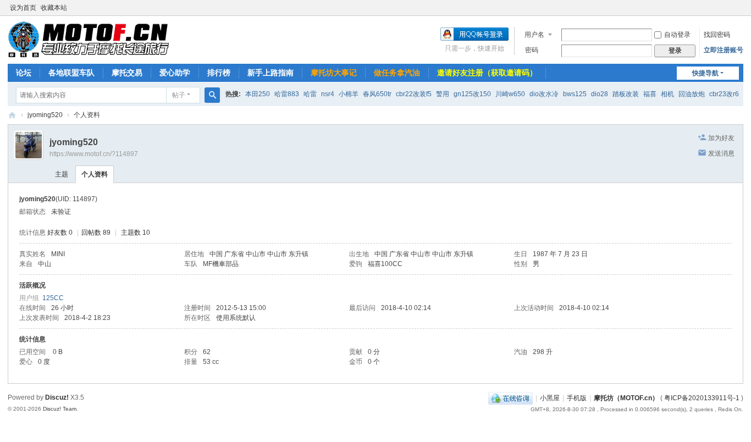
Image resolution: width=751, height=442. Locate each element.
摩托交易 (127, 72)
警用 (442, 94)
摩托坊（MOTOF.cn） (626, 398)
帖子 (178, 95)
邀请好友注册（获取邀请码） (487, 72)
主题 (61, 174)
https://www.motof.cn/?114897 (93, 154)
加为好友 (721, 138)
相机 (667, 94)
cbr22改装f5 (414, 94)
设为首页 (23, 8)
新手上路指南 (270, 72)
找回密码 (717, 34)
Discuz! (57, 397)
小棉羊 (348, 94)
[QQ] (510, 398)
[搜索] (212, 95)
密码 (531, 50)
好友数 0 (60, 232)
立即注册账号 (723, 50)
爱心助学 (174, 72)
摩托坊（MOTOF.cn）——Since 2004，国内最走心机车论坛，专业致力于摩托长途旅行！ (12, 115)
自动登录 (677, 34)
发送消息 (721, 153)
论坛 (23, 72)
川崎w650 (510, 94)
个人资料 (94, 174)
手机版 (577, 398)
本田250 (257, 94)
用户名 (534, 34)
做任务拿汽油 (397, 72)
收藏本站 (54, 8)
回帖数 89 (96, 232)
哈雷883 (286, 94)
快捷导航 (705, 73)
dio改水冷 (544, 94)
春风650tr (377, 94)
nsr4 (327, 94)
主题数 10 (135, 232)
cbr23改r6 (724, 94)
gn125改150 (472, 94)
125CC (53, 298)
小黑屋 (550, 398)
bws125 (575, 94)
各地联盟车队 (71, 72)
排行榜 (218, 72)
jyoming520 (45, 115)
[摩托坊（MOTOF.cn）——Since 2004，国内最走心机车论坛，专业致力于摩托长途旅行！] (88, 39)
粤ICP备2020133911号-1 (701, 398)
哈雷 (310, 94)
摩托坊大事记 (334, 72)
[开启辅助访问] (740, 8)
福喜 (649, 94)
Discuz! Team (59, 409)
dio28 (599, 94)
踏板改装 (625, 94)
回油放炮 (691, 94)
